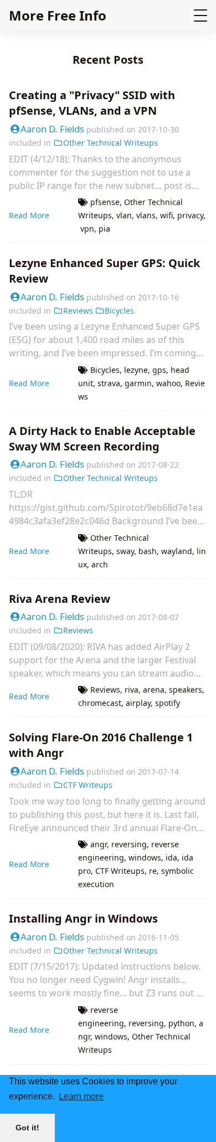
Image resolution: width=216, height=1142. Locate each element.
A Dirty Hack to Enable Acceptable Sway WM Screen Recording (102, 438)
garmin (138, 383)
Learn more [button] (81, 1096)
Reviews (78, 310)
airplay (138, 703)
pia (104, 228)
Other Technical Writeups (110, 142)
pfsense (105, 202)
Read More (29, 215)
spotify (167, 703)
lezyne (136, 370)
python (181, 1023)
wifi (166, 215)
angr (98, 844)
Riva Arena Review (59, 598)
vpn (87, 228)
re (153, 871)
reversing (129, 844)
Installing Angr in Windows (83, 918)
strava (108, 383)
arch (99, 564)
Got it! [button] (27, 1127)
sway (125, 551)
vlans (146, 215)
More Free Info (57, 15)
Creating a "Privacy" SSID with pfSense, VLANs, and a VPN (92, 103)
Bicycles (119, 310)
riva (131, 689)
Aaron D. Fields (52, 128)
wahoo (168, 383)
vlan (124, 215)
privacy (190, 215)
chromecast (99, 703)
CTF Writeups (87, 785)
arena (153, 689)
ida (171, 857)
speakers (185, 689)
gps (159, 370)
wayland (176, 551)
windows (144, 857)
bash (147, 551)
